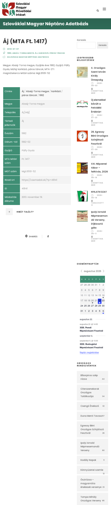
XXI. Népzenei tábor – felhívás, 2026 (99, 167)
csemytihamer (97, 92)
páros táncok (57, 53)
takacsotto (97, 204)
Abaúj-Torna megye (23, 53)
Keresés (81, 40)
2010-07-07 (13, 49)
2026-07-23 (97, 116)
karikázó (44, 53)
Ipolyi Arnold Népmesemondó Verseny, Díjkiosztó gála (99, 219)
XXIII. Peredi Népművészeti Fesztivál (91, 329)
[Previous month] (81, 271)
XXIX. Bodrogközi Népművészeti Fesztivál (91, 346)
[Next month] (103, 271)
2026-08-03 (97, 84)
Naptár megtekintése (89, 352)
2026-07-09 (97, 148)
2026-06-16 (97, 176)
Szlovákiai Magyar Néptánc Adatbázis (28, 57)
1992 (9, 53)
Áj (36, 53)
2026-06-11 (97, 232)
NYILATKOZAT (99, 192)
